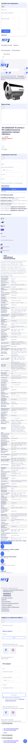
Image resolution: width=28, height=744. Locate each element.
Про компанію (5, 50)
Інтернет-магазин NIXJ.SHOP (8, 76)
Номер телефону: (7, 677)
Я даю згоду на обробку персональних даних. (14, 699)
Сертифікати (5, 610)
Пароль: (4, 634)
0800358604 (7, 593)
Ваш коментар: (5, 18)
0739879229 (7, 595)
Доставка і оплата (6, 45)
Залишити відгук (6, 542)
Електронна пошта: (7, 625)
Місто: (3, 179)
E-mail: (3, 174)
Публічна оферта (6, 605)
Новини (15, 45)
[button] (11, 728)
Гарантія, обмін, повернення (10, 607)
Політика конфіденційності (10, 603)
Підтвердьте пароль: (7, 687)
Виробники (5, 609)
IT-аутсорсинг (15, 50)
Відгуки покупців (9, 258)
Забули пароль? (7, 631)
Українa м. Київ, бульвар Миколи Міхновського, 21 (13, 590)
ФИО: (2, 164)
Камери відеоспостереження (8, 77)
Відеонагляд (20, 76)
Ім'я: (3, 668)
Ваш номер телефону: (7, 12)
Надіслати (6, 31)
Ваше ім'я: (4, 10)
